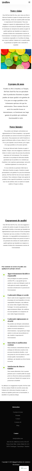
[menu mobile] (29, 2)
